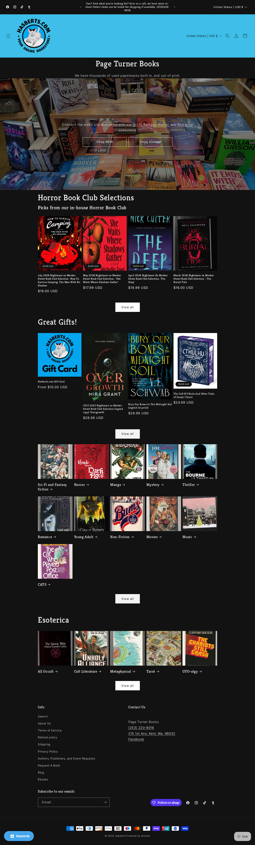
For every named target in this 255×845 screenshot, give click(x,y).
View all (127, 307)
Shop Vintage (150, 142)
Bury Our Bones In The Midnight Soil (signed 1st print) (150, 406)
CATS (42, 584)
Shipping (44, 744)
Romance (45, 537)
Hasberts (120, 835)
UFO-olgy (190, 671)
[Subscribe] (105, 802)
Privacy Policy (48, 751)
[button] (8, 35)
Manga (115, 484)
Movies (152, 537)
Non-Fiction (120, 537)
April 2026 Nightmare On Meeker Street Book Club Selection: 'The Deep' (148, 279)
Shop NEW (104, 142)
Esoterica (185, 125)
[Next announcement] (174, 7)
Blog (41, 772)
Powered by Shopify (138, 835)
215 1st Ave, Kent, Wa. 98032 (151, 733)
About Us (44, 723)
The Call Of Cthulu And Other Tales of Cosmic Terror (194, 395)
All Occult (46, 671)
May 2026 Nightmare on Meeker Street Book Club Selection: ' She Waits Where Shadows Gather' (102, 279)
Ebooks (43, 779)
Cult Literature (85, 671)
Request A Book (49, 765)
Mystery (153, 484)
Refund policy (47, 737)
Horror (79, 484)
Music (187, 537)
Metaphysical (120, 671)
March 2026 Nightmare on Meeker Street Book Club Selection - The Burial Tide (194, 279)
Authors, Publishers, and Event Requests (66, 758)
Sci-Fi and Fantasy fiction (52, 486)
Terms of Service (50, 730)
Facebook (136, 739)
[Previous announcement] (80, 7)
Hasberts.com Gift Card (51, 381)
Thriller (188, 484)
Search (43, 716)
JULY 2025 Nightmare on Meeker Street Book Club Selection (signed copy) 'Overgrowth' (103, 409)
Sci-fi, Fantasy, (145, 125)
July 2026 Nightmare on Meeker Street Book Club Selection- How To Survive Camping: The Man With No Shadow (59, 280)
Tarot (150, 671)
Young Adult (83, 537)
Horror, (163, 125)
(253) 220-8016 (141, 728)
